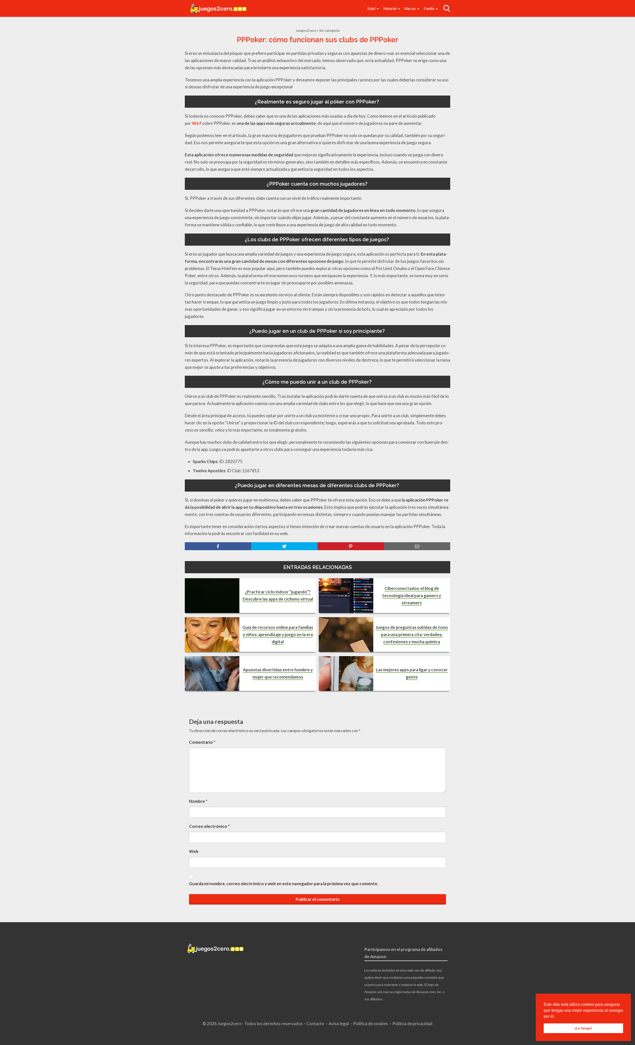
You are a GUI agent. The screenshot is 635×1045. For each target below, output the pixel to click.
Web (193, 851)
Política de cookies (370, 1023)
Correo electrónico (209, 826)
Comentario (202, 742)
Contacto (315, 1023)
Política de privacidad (412, 1023)
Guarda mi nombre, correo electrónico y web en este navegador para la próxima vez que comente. (283, 883)
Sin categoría (329, 30)
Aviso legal (339, 1023)
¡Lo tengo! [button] (583, 1028)
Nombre (198, 801)
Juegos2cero (306, 30)
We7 (196, 123)
